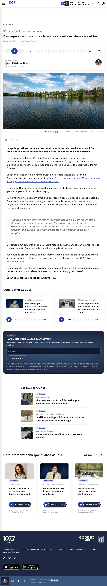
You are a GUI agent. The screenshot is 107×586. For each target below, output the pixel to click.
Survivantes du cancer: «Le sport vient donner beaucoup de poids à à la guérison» (88, 491)
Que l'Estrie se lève (16, 63)
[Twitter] (11, 139)
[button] (12, 581)
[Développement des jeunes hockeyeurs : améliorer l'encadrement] (54, 471)
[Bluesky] (9, 558)
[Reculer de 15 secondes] (7, 51)
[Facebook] (6, 139)
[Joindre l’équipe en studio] (92, 3)
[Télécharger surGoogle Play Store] (30, 567)
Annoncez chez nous (11, 552)
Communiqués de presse (78, 549)
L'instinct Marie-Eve (79, 4)
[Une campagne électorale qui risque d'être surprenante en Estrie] (14, 303)
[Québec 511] (101, 542)
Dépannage (35, 549)
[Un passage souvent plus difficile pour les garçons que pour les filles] (67, 303)
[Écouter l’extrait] (14, 51)
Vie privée (25, 549)
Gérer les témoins (48, 549)
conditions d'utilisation (32, 369)
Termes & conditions (11, 549)
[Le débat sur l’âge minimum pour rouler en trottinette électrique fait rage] (27, 416)
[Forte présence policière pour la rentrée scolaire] (27, 433)
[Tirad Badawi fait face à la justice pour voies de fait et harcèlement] (27, 399)
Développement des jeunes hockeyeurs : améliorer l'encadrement (53, 491)
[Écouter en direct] (62, 3)
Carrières (93, 549)
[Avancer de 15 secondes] (21, 51)
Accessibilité (62, 549)
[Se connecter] (103, 3)
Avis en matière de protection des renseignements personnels (44, 366)
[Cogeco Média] (86, 540)
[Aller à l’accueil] (12, 5)
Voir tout (88, 455)
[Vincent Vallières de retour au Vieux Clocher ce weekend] (19, 471)
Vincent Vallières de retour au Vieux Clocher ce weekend (19, 491)
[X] (15, 558)
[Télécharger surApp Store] (11, 567)
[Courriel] (17, 139)
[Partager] (99, 51)
